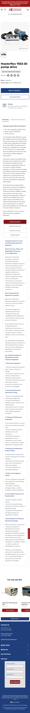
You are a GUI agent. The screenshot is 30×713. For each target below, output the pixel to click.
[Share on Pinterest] (18, 75)
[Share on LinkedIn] (15, 75)
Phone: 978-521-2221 (6, 634)
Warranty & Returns (15, 230)
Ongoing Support (15, 235)
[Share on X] (11, 75)
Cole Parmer (5, 606)
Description (5, 119)
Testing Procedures (15, 222)
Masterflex (8, 80)
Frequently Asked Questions (17, 119)
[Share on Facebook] (8, 75)
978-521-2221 (18, 14)
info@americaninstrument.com (9, 639)
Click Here (12, 709)
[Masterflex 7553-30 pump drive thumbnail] (3, 54)
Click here (12, 5)
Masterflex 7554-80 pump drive (9, 603)
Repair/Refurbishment (15, 226)
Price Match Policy (15, 97)
